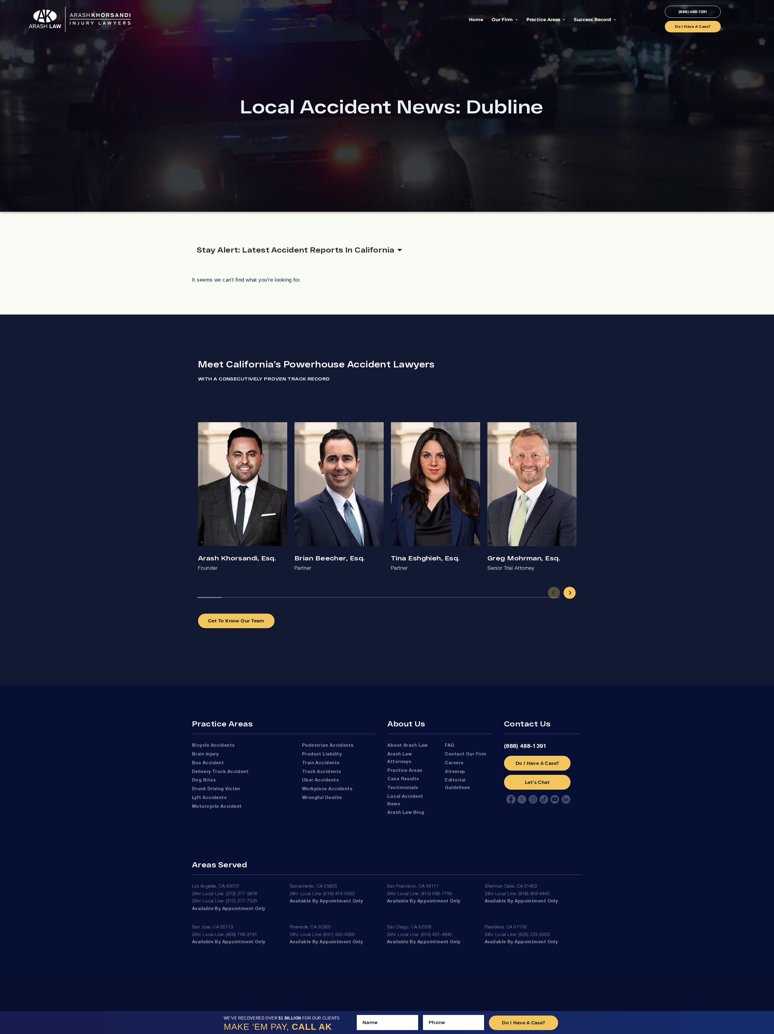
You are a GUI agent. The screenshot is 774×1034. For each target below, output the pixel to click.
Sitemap (455, 772)
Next (569, 592)
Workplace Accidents (327, 789)
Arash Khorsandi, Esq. (237, 558)
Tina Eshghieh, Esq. (425, 558)
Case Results (403, 779)
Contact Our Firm (465, 754)
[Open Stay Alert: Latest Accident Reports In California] (399, 249)
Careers (454, 763)
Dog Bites (204, 780)
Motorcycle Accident (217, 806)
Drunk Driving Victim (216, 789)
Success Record (592, 19)
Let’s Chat (537, 782)
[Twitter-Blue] (521, 799)
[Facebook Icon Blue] (511, 799)
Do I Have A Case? (537, 763)
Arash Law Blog (405, 813)
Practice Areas (543, 19)
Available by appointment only (228, 909)
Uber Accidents (320, 780)
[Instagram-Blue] (533, 799)
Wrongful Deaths (322, 798)
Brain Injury (205, 754)
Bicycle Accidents (213, 745)
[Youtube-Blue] (554, 799)
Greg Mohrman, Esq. (523, 558)
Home (476, 19)
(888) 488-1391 (525, 746)
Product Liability (322, 754)
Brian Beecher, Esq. (329, 558)
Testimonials (402, 788)
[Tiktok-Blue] (543, 799)
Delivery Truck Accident (220, 772)
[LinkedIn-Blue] (566, 799)
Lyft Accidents (209, 798)
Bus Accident (208, 763)
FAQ (449, 745)
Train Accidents (321, 763)
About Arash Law (407, 745)
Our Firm (502, 19)
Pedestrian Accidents (328, 745)
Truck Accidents (321, 772)
